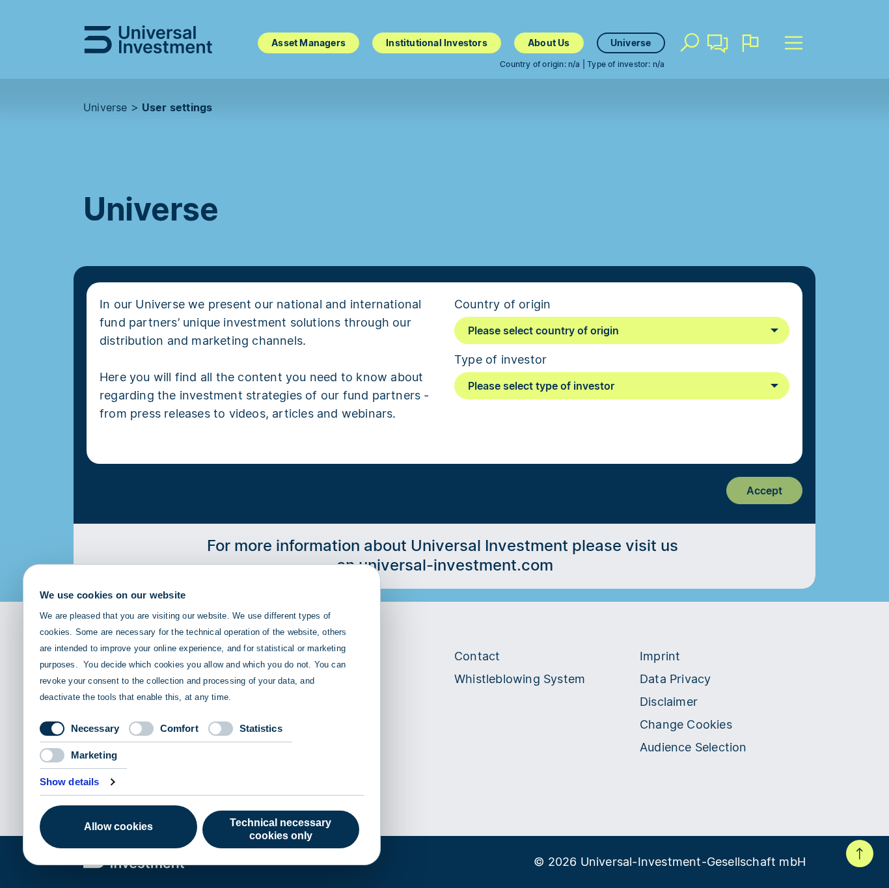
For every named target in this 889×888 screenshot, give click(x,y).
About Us (549, 42)
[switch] (141, 728)
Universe (630, 42)
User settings (177, 107)
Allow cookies (118, 826)
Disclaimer (669, 701)
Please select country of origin (543, 330)
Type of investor (500, 359)
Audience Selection (693, 747)
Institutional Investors (436, 42)
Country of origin (502, 304)
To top (859, 853)
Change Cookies (686, 724)
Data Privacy (675, 679)
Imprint (660, 656)
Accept (764, 490)
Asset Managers (308, 42)
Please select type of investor (541, 385)
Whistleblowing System (519, 679)
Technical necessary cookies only (280, 829)
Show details (69, 781)
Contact (718, 62)
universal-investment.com (456, 565)
